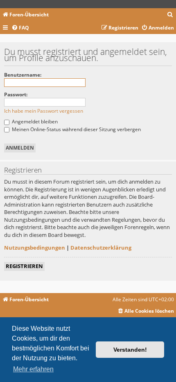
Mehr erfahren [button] (33, 369)
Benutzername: (22, 74)
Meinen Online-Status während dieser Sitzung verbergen (76, 129)
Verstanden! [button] (130, 349)
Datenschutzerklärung (100, 247)
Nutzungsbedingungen (34, 247)
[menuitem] (170, 14)
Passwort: (15, 94)
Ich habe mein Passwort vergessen (43, 111)
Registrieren (24, 266)
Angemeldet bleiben (34, 121)
